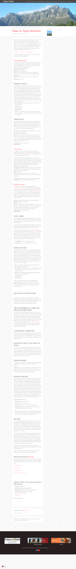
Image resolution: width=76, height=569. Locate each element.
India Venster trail (17, 470)
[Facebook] (37, 550)
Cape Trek (16, 52)
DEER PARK (30, 457)
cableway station (34, 231)
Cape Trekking (30, 52)
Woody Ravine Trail (17, 468)
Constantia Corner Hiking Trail (20, 472)
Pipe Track (37, 92)
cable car (17, 348)
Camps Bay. (36, 227)
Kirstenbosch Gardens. (18, 187)
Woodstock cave (16, 526)
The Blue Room (59, 526)
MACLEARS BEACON (20, 60)
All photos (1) (60, 29)
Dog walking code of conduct (20, 493)
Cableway (26, 152)
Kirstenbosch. (22, 313)
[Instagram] (39, 550)
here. (28, 520)
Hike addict (23, 52)
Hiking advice (17, 495)
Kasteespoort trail (17, 465)
